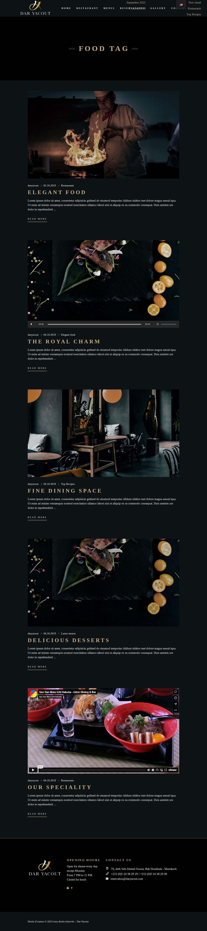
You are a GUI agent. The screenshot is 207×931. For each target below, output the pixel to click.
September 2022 (136, 2)
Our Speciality (60, 787)
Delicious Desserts (69, 640)
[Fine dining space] (103, 433)
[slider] (168, 324)
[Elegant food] (103, 134)
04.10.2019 (50, 334)
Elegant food (57, 192)
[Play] (31, 324)
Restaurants (194, 8)
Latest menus (68, 633)
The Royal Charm (64, 341)
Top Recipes (194, 14)
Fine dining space (65, 491)
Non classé (195, 2)
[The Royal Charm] (103, 284)
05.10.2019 (50, 185)
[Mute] (157, 324)
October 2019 (138, 8)
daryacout (33, 185)
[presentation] (34, 582)
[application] (103, 324)
